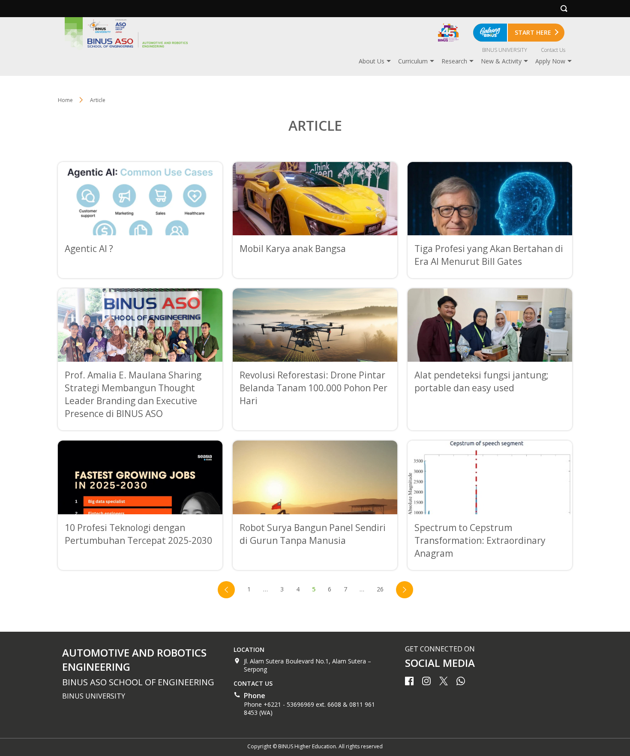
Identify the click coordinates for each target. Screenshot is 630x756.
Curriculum (413, 61)
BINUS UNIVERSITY (504, 50)
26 (380, 589)
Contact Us (553, 50)
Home (65, 100)
